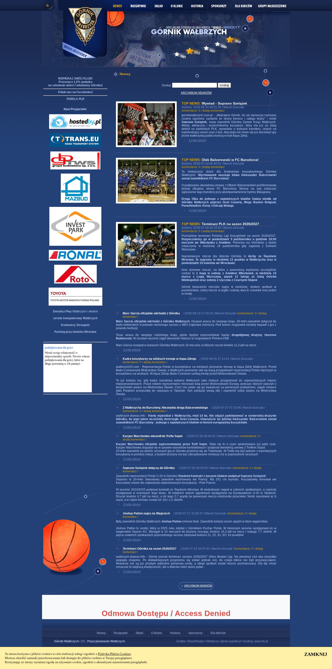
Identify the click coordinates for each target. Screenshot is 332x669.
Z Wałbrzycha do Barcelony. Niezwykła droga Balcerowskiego (165, 407)
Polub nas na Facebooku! (75, 92)
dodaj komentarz (213, 110)
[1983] (206, 48)
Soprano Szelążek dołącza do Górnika (149, 468)
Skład (139, 633)
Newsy (101, 633)
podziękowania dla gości (59, 347)
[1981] (177, 54)
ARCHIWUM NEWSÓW (196, 93)
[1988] (229, 39)
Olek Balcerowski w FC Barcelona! (230, 160)
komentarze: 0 (191, 110)
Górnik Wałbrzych (66, 641)
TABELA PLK (75, 99)
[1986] (217, 44)
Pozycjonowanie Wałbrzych (106, 641)
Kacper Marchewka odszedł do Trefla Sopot (153, 436)
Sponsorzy (195, 633)
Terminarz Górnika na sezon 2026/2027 (149, 548)
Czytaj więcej (197, 140)
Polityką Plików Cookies (114, 654)
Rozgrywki (121, 633)
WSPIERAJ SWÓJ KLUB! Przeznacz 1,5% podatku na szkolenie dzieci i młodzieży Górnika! (75, 82)
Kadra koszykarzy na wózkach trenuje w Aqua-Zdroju (159, 359)
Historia (175, 633)
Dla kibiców (218, 633)
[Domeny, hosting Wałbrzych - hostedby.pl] (75, 128)
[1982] (189, 50)
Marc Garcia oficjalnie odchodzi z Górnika (151, 313)
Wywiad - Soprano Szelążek (224, 103)
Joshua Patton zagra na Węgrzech (146, 513)
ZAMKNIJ (315, 654)
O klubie (156, 633)
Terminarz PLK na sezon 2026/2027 (230, 224)
